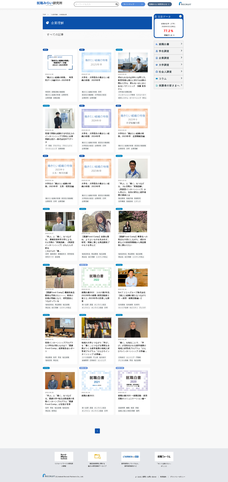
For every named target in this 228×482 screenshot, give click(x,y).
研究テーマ (49, 257)
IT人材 (95, 357)
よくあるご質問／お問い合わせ (146, 477)
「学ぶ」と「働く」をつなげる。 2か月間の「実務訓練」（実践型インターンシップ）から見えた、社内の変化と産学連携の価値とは (132, 189)
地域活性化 (86, 254)
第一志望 (85, 305)
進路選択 (53, 254)
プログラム (57, 146)
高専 (47, 254)
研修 (137, 408)
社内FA (137, 305)
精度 (132, 408)
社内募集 (121, 305)
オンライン (86, 308)
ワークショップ (51, 149)
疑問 (138, 411)
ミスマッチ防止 (102, 257)
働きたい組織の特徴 (52, 95)
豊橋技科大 (62, 254)
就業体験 (61, 149)
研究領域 (70, 254)
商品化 (84, 257)
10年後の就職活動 (125, 92)
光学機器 (121, 201)
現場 (50, 146)
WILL (144, 98)
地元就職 (102, 254)
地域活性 (48, 360)
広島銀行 (93, 360)
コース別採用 (87, 357)
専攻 (59, 357)
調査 (45, 50)
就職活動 (56, 98)
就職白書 (83, 265)
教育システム (123, 98)
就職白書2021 (88, 395)
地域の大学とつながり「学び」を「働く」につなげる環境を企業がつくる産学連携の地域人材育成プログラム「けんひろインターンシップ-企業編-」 (96, 348)
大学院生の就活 (100, 95)
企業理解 (48, 98)
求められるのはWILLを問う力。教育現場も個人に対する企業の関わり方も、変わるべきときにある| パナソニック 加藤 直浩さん (132, 83)
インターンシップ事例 (126, 95)
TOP (44, 14)
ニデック (137, 201)
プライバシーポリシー (177, 477)
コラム (119, 50)
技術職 (57, 257)
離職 (128, 408)
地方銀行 (102, 357)
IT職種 (138, 357)
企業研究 (65, 95)
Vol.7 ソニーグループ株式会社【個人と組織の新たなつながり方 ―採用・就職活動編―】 (132, 295)
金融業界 (85, 360)
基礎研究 (137, 198)
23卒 (104, 146)
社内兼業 (129, 305)
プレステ (142, 308)
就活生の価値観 (87, 95)
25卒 (100, 92)
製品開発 (121, 198)
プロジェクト (67, 146)
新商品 (54, 411)
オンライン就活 (100, 305)
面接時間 (121, 408)
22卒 (106, 411)
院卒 (55, 357)
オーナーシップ (135, 98)
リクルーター (141, 95)
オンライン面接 (97, 308)
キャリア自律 (123, 308)
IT (46, 146)
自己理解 (91, 257)
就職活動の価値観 (58, 92)
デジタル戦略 (123, 360)
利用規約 (163, 477)
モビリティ (134, 308)
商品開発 (94, 254)
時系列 (47, 92)
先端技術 (129, 201)
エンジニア (102, 360)
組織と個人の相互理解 (126, 411)
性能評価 (129, 198)
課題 (91, 305)
